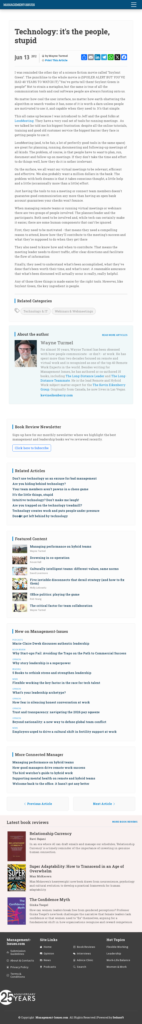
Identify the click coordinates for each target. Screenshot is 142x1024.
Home (48, 946)
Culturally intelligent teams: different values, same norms (74, 569)
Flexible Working (117, 946)
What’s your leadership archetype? (39, 692)
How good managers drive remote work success (48, 767)
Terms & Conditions (17, 975)
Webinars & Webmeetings (74, 311)
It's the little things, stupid (32, 495)
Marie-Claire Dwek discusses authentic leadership (50, 643)
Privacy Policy (19, 967)
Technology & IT (35, 311)
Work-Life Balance (118, 960)
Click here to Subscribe (32, 448)
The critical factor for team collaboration (61, 606)
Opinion (49, 953)
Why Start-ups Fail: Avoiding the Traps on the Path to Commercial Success (69, 653)
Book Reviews (86, 946)
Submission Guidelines (18, 952)
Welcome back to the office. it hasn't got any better (50, 784)
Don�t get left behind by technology (40, 516)
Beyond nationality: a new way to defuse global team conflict (59, 722)
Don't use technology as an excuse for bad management (54, 478)
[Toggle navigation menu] (134, 5)
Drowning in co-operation (50, 558)
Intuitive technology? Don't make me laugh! (45, 500)
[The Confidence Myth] (18, 912)
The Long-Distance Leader (85, 376)
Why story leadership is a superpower (41, 663)
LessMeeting (24, 121)
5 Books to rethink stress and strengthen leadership (51, 673)
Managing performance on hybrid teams (60, 546)
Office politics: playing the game (55, 594)
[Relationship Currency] (18, 846)
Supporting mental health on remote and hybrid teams (53, 778)
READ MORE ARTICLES (114, 335)
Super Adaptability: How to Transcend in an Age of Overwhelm (77, 868)
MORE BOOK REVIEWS (125, 822)
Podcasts (50, 966)
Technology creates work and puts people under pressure (55, 511)
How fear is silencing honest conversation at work (51, 702)
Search (81, 966)
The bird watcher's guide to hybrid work (42, 773)
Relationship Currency (51, 833)
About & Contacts (22, 960)
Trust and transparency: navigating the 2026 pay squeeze (56, 712)
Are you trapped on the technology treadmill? (47, 505)
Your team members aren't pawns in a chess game (50, 489)
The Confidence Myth (50, 899)
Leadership (113, 953)
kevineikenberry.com (56, 395)
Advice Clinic (85, 960)
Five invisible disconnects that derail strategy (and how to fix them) (77, 581)
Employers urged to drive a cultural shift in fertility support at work (64, 732)
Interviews (84, 953)
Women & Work (116, 966)
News (47, 960)
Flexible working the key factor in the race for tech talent (56, 683)
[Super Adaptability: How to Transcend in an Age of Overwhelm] (18, 879)
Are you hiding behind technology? (39, 484)
